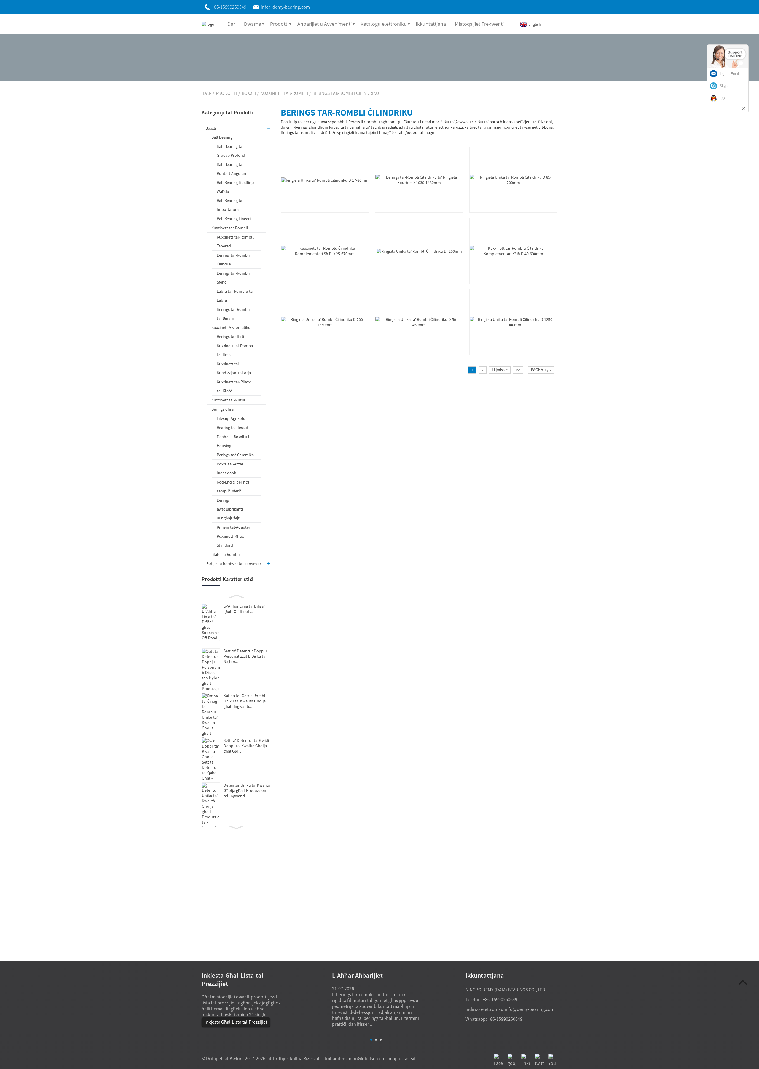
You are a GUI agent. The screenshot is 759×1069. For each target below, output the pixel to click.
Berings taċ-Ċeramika (235, 454)
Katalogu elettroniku (384, 23)
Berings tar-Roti (230, 336)
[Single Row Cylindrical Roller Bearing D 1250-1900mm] (513, 321)
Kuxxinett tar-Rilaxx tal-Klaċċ (234, 386)
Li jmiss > (500, 369)
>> (518, 369)
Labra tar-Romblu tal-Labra (236, 296)
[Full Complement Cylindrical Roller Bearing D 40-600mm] (513, 250)
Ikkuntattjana (431, 23)
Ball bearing (221, 137)
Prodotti (279, 23)
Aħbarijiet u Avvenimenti (324, 23)
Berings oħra (222, 409)
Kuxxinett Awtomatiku (231, 327)
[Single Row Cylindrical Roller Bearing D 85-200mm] (513, 179)
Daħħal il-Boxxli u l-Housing (234, 441)
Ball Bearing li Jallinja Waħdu (235, 187)
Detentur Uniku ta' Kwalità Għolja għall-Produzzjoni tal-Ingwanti (247, 790)
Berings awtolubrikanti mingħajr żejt (230, 509)
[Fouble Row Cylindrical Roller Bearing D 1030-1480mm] (419, 179)
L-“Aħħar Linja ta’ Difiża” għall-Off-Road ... (244, 609)
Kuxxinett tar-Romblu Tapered (236, 241)
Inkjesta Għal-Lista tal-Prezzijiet (236, 1022)
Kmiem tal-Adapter (233, 527)
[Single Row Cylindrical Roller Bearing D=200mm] (419, 250)
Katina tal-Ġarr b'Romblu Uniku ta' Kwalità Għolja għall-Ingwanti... (246, 701)
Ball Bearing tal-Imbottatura (231, 205)
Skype (725, 86)
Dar (231, 23)
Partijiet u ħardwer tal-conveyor (233, 563)
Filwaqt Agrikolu (231, 418)
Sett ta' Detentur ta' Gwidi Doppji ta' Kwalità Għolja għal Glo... (246, 746)
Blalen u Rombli (225, 554)
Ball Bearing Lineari (234, 218)
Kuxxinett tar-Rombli (284, 93)
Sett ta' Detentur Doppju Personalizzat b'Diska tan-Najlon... (246, 656)
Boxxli (249, 93)
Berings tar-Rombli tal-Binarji (233, 314)
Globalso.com (371, 1058)
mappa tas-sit (402, 1058)
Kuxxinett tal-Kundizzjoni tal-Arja (234, 368)
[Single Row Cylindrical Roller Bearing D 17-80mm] (325, 179)
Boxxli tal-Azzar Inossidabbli (230, 468)
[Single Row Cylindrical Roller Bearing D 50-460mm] (419, 321)
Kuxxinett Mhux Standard (230, 541)
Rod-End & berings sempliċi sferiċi (233, 486)
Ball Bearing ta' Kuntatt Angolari (231, 169)
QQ (722, 98)
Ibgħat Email (730, 74)
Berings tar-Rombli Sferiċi (233, 278)
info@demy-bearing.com (529, 1009)
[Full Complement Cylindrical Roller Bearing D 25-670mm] (325, 250)
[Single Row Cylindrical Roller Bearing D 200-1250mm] (325, 321)
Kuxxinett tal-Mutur (228, 400)
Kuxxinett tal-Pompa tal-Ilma (235, 350)
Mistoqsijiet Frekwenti (479, 23)
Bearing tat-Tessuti (233, 427)
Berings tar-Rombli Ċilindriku (345, 93)
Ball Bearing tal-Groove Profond (231, 151)
